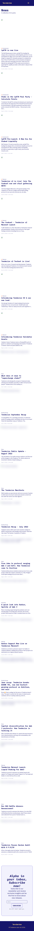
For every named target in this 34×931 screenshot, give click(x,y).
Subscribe (17, 906)
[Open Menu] (28, 3)
